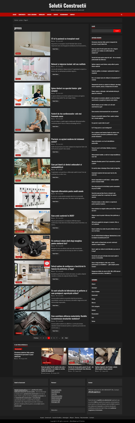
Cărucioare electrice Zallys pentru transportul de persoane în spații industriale (104, 43)
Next (66, 338)
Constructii (22, 14)
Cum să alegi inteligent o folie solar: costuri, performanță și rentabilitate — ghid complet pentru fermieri (105, 264)
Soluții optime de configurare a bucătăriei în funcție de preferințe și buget (32, 272)
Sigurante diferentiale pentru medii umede (32, 196)
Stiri (93, 317)
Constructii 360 (55, 400)
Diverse (56, 14)
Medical (94, 310)
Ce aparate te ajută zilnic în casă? (100, 123)
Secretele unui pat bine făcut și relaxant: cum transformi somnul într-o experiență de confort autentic (104, 195)
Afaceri (49, 14)
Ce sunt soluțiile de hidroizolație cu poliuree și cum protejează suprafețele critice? (32, 298)
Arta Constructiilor (56, 396)
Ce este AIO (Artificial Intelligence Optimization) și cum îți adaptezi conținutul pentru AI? (106, 237)
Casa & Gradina (32, 14)
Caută (93, 26)
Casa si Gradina (20, 231)
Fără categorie (96, 306)
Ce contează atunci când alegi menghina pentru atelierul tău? (32, 247)
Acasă (14, 14)
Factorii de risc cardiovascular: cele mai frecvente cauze (32, 120)
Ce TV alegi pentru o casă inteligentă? (102, 128)
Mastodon (54, 410)
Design (93, 299)
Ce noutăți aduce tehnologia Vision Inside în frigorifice (106, 168)
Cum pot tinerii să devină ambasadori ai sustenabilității (32, 171)
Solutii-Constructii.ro (21, 390)
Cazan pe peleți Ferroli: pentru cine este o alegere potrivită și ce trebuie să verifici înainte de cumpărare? (105, 51)
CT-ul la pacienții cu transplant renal (32, 44)
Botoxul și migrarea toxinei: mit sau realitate (32, 69)
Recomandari (64, 14)
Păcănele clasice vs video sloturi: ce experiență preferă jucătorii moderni (104, 203)
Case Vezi (54, 394)
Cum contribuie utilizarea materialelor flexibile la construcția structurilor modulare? (32, 323)
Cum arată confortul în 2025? (32, 222)
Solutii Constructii (67, 5)
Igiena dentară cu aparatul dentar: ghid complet (32, 94)
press (53, 41)
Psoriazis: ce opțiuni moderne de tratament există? (32, 145)
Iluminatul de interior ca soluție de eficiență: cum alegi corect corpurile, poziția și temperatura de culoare (106, 85)
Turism (93, 321)
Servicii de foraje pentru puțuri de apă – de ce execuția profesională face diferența (80, 368)
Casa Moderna (55, 392)
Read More (56, 49)
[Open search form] (121, 14)
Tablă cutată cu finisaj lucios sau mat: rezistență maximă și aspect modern (104, 243)
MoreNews (73, 421)
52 (62, 338)
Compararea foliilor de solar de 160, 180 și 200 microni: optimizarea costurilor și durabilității (106, 272)
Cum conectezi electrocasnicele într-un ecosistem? (105, 111)
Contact (72, 14)
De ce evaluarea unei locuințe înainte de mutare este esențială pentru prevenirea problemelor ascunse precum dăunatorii (105, 134)
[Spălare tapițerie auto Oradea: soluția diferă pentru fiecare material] (108, 356)
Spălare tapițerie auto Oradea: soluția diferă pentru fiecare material (106, 368)
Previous (36, 338)
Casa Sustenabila (56, 390)
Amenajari (42, 14)
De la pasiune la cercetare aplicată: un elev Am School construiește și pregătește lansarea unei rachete (106, 99)
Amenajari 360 (55, 402)
